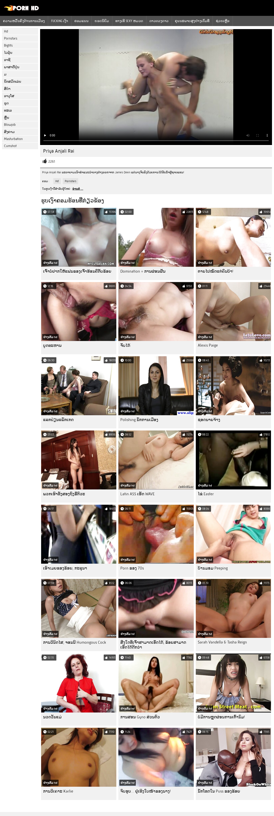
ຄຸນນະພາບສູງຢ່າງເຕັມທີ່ (192, 21)
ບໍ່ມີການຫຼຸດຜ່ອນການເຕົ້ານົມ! (221, 717)
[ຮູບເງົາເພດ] (21, 10)
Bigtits (8, 45)
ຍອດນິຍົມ (102, 21)
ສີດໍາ (7, 89)
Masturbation (13, 139)
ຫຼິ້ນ (6, 118)
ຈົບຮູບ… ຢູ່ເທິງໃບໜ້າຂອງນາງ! (145, 791)
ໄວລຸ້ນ (8, 53)
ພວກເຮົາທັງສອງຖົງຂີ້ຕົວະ (64, 494)
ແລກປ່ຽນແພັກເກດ (58, 419)
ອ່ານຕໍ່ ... (77, 189)
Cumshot (10, 146)
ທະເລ (8, 110)
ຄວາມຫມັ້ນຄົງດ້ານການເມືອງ (24, 21)
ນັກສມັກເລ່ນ (12, 81)
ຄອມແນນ (81, 21)
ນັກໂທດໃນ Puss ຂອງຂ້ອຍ (219, 791)
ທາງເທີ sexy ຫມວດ (129, 21)
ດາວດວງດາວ (159, 21)
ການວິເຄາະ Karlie (58, 791)
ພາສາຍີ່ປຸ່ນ (11, 67)
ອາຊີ (7, 60)
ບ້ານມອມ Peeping (213, 568)
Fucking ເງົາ (59, 21)
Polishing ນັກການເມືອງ (139, 419)
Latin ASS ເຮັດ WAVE (137, 494)
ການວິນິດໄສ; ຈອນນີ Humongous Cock (74, 642)
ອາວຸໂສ (9, 96)
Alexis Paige (208, 345)
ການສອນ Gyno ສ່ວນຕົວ (140, 717)
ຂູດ (6, 103)
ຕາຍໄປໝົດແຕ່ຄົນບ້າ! (215, 271)
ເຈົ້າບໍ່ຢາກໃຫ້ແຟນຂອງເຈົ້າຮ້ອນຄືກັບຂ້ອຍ (77, 271)
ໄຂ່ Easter (206, 494)
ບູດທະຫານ (52, 345)
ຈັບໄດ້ (125, 345)
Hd (6, 31)
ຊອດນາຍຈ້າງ (209, 419)
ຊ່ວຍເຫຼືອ (223, 21)
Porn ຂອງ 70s (132, 568)
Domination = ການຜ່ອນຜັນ (142, 271)
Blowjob (10, 125)
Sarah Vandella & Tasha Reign (222, 642)
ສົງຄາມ (9, 132)
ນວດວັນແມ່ (52, 717)
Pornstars (10, 38)
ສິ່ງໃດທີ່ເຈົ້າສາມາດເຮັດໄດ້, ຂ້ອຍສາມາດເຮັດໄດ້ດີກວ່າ (153, 645)
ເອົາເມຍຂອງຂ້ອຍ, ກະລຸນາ (65, 568)
